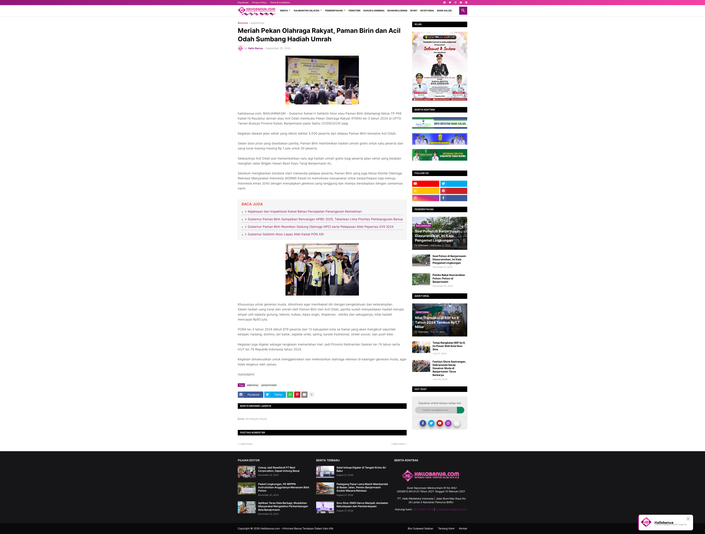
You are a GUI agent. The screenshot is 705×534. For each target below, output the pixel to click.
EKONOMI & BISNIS (397, 10)
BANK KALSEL (444, 10)
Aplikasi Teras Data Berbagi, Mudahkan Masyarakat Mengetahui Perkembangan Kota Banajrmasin (283, 506)
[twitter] (450, 2)
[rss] (425, 191)
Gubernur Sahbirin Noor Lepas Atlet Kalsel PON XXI (286, 234)
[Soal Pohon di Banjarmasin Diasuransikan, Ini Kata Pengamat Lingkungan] (421, 260)
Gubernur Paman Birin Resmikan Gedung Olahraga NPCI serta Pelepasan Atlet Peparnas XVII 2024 (321, 227)
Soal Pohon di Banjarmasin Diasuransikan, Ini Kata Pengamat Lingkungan (449, 259)
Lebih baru (246, 443)
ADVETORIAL (427, 10)
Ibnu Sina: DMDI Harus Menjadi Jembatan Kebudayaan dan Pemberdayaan (362, 504)
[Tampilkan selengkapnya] (311, 395)
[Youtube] (440, 423)
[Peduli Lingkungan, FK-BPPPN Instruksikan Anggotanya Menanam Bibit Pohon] (247, 488)
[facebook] (444, 2)
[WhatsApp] (290, 395)
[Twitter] (431, 423)
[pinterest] (461, 2)
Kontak (463, 528)
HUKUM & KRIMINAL (374, 10)
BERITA (284, 10)
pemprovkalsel (268, 385)
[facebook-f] (453, 198)
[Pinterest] (297, 395)
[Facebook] (423, 423)
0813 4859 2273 (423, 509)
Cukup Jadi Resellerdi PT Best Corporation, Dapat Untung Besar (279, 469)
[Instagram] (448, 423)
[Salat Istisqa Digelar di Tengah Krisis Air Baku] (325, 472)
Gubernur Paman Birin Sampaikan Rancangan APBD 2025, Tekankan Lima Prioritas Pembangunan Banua (325, 219)
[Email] (304, 395)
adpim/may (257, 23)
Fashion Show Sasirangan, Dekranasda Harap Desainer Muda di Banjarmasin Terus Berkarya (449, 368)
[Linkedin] (456, 423)
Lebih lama (398, 443)
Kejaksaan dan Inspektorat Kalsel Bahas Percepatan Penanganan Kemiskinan (305, 211)
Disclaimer (243, 2)
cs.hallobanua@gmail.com (451, 509)
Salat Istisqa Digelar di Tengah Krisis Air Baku (361, 469)
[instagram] (455, 2)
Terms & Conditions (280, 2)
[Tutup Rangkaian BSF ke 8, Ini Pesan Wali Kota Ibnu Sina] (421, 347)
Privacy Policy (259, 2)
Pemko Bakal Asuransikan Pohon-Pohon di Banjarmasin (449, 278)
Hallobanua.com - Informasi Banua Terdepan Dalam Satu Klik (297, 528)
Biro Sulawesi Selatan (420, 528)
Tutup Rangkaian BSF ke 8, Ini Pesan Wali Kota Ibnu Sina (449, 346)
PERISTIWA (355, 10)
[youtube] (425, 184)
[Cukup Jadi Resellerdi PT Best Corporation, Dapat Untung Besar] (247, 472)
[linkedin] (466, 2)
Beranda (243, 23)
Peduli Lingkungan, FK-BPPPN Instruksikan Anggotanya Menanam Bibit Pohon (283, 487)
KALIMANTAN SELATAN (306, 10)
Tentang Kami (446, 528)
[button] (463, 11)
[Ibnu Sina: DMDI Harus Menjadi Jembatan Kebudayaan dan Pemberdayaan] (325, 507)
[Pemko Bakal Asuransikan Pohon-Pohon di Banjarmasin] (421, 279)
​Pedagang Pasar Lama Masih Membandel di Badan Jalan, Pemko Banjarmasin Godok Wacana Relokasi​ (362, 487)
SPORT (413, 10)
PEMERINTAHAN (334, 10)
